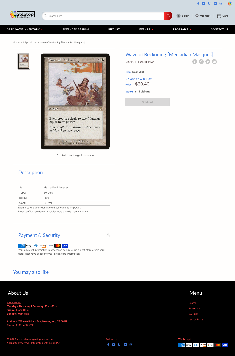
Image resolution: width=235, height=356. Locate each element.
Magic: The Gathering (139, 62)
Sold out (147, 102)
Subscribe (194, 308)
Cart (225, 15)
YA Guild (193, 313)
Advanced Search (75, 29)
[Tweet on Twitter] (207, 61)
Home (16, 42)
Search (192, 302)
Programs (181, 29)
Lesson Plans (196, 319)
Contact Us (219, 29)
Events (145, 29)
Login (186, 15)
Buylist (114, 29)
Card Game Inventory (24, 29)
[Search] (168, 16)
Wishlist (205, 15)
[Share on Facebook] (194, 61)
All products (29, 42)
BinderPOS (55, 342)
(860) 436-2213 (25, 325)
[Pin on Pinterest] (201, 61)
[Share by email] (214, 61)
